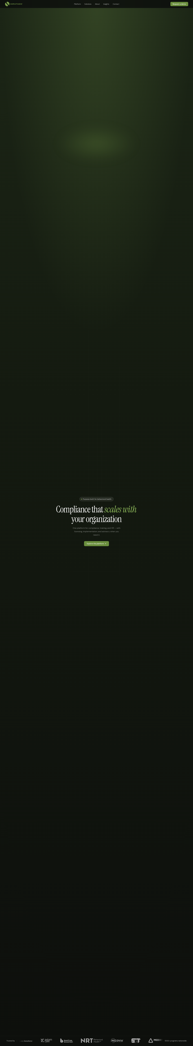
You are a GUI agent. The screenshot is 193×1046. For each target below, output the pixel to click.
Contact (116, 4)
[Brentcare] (33, 1040)
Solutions (87, 4)
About (97, 4)
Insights (106, 4)
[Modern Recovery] (130, 1040)
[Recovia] (84, 1040)
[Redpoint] (155, 1040)
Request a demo (179, 4)
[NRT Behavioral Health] (59, 1040)
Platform (77, 4)
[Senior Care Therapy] (102, 1040)
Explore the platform (95, 544)
